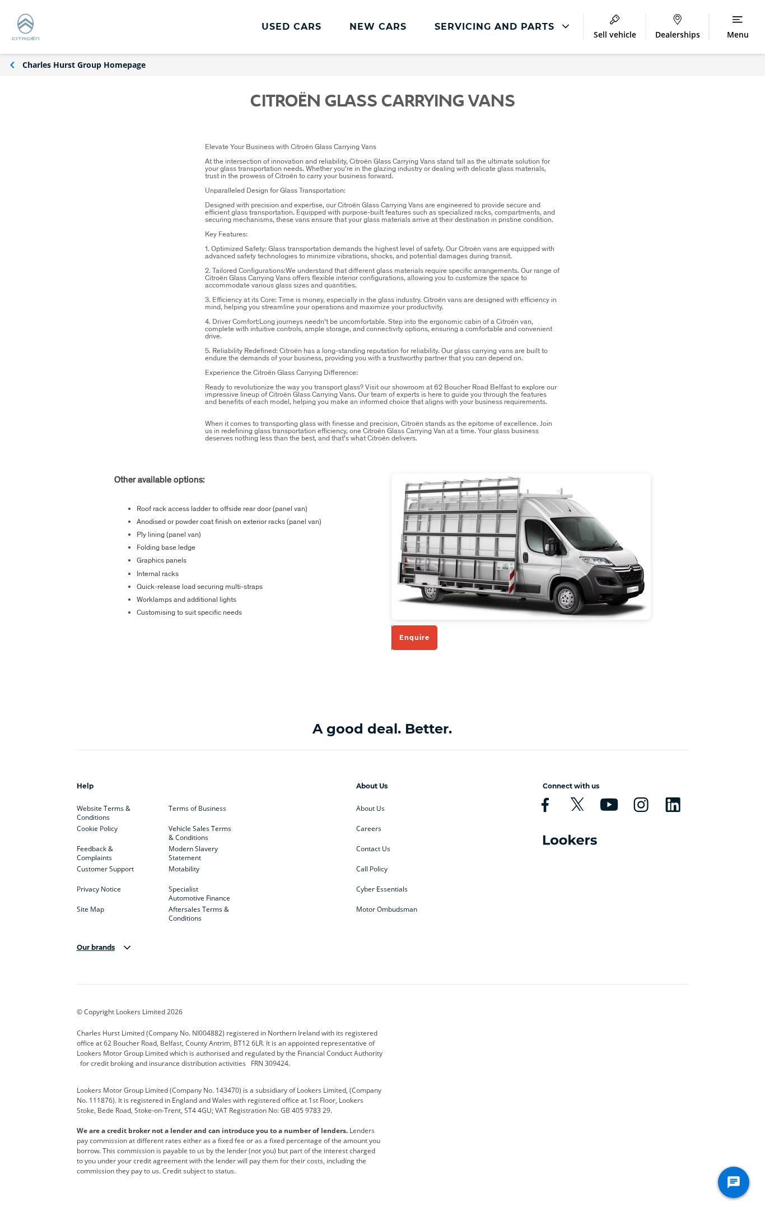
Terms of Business (197, 808)
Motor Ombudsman (386, 909)
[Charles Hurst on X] (577, 804)
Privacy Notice (99, 889)
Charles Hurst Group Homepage (84, 64)
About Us (370, 808)
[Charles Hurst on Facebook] (545, 804)
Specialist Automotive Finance (199, 891)
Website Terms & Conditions (103, 811)
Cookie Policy (97, 828)
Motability (184, 869)
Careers (368, 828)
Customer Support (105, 869)
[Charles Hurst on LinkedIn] (673, 804)
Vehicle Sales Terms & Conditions (200, 831)
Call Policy (372, 869)
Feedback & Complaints (95, 851)
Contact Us (373, 848)
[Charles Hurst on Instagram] (641, 804)
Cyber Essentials (382, 889)
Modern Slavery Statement (193, 851)
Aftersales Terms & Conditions (199, 911)
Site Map (90, 909)
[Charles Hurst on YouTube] (609, 804)
